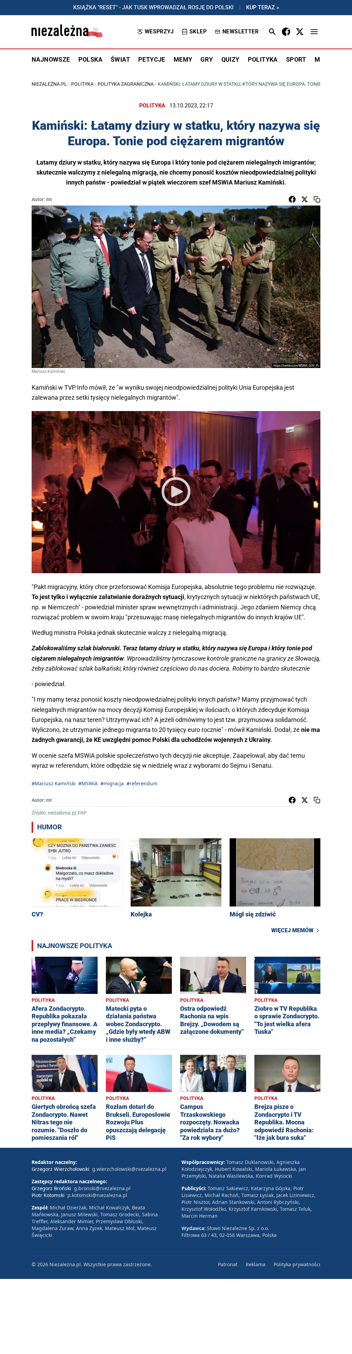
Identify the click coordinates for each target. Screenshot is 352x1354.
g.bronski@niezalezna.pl (102, 1188)
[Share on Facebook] (292, 199)
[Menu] (314, 32)
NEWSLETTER (240, 31)
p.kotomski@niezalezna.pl (97, 1195)
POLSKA (90, 59)
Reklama (255, 1264)
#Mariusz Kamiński (54, 783)
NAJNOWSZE (51, 59)
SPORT (296, 59)
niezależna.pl (49, 84)
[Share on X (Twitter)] (304, 199)
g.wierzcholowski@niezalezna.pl (129, 1169)
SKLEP (198, 31)
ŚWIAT (120, 59)
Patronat (228, 1264)
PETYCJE (151, 59)
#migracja (112, 783)
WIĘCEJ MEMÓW (292, 930)
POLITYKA (263, 59)
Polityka (82, 84)
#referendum (141, 783)
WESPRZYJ (159, 31)
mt (49, 199)
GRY (206, 59)
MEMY (183, 59)
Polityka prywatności (297, 1264)
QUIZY (230, 59)
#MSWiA (88, 783)
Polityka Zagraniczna (126, 84)
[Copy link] (317, 199)
